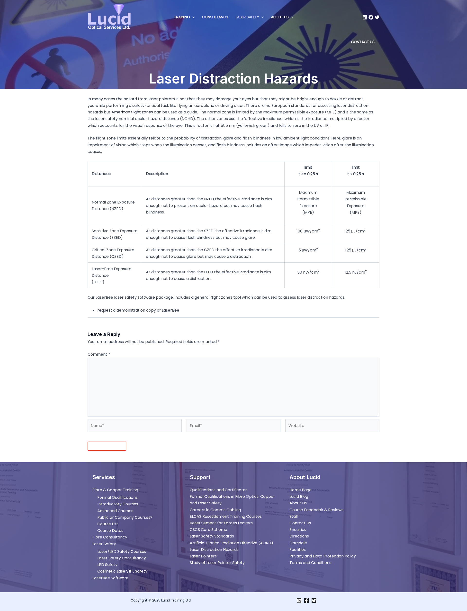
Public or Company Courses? (125, 517)
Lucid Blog (298, 496)
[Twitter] (377, 17)
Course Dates (110, 530)
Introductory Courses (117, 504)
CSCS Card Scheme (208, 529)
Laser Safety (247, 16)
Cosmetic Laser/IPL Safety (122, 571)
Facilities (297, 549)
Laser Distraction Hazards (214, 549)
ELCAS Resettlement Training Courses (226, 516)
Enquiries (297, 529)
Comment (99, 354)
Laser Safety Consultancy (121, 558)
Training (182, 16)
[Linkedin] (364, 17)
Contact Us (300, 523)
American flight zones (132, 112)
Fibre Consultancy (109, 537)
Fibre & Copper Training (115, 490)
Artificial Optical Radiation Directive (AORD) (231, 543)
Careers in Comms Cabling (215, 510)
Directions (299, 536)
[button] (192, 17)
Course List (107, 524)
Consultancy (215, 16)
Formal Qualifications (117, 497)
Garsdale (298, 543)
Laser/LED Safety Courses (121, 551)
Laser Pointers (203, 556)
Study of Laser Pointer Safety (217, 562)
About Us (280, 16)
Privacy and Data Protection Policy (322, 556)
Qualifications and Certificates (218, 490)
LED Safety (107, 564)
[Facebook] (370, 17)
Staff (294, 516)
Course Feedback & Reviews (316, 510)
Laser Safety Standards (212, 536)
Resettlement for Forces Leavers (221, 523)
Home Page (300, 490)
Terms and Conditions (310, 562)
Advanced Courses (115, 511)
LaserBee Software (110, 578)
